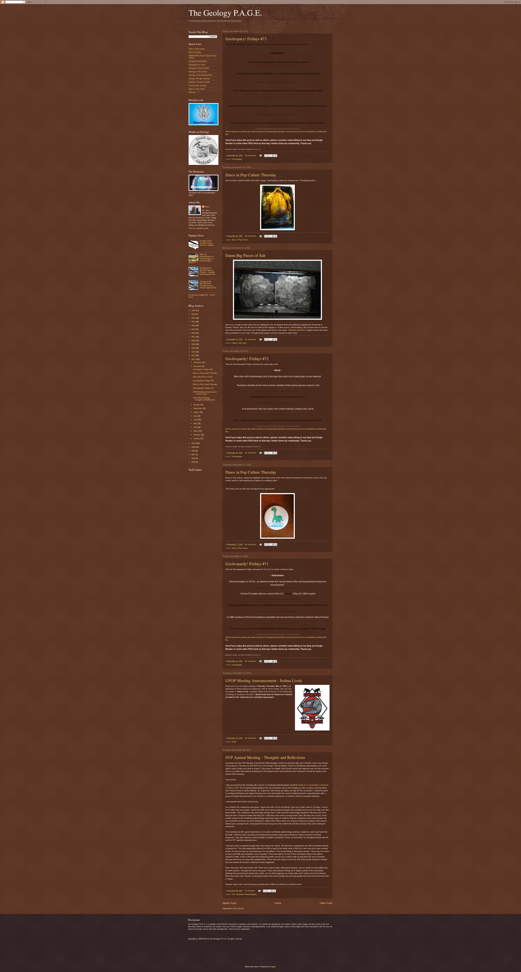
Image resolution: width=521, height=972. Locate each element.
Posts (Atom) (239, 908)
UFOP (234, 742)
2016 (193, 341)
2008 (193, 451)
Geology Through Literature (199, 79)
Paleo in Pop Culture (197, 89)
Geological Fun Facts (197, 65)
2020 (193, 325)
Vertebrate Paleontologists (246, 894)
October (196, 405)
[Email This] (265, 155)
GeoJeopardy (237, 159)
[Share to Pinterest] (275, 155)
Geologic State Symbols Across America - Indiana (207, 243)
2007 (193, 455)
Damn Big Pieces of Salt (245, 255)
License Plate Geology (197, 85)
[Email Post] (261, 155)
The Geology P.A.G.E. (225, 12)
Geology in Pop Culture (198, 72)
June (195, 420)
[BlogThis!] (268, 155)
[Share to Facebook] (273, 155)
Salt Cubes (242, 343)
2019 (193, 329)
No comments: (251, 155)
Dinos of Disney (195, 52)
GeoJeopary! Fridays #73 (246, 38)
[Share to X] (270, 155)
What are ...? (194, 92)
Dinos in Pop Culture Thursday (250, 174)
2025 (193, 314)
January (196, 439)
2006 (193, 458)
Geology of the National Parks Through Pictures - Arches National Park (208, 284)
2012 (193, 356)
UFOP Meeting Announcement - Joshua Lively (263, 680)
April (195, 427)
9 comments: (250, 891)
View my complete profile (198, 228)
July (195, 416)
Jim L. (207, 207)
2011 (193, 359)
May (195, 423)
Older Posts (326, 903)
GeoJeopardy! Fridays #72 (247, 358)
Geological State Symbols (199, 68)
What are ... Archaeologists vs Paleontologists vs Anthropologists (207, 257)
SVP (233, 894)
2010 (193, 443)
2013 (193, 352)
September (198, 408)
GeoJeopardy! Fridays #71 (247, 563)
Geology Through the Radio (199, 82)
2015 (193, 344)
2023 (193, 318)
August (196, 412)
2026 (193, 310)
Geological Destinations (198, 61)
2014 (193, 348)
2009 (193, 447)
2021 (193, 322)
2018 (193, 333)
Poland (234, 343)
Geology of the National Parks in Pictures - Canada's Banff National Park (207, 271)
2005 (193, 462)
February (197, 435)
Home (278, 903)
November (197, 366)
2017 (193, 337)
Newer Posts (229, 903)
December (197, 362)
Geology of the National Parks (200, 75)
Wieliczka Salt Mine (296, 330)
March (196, 431)
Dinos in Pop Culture (240, 240)
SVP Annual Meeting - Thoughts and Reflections (265, 757)
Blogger (273, 967)
